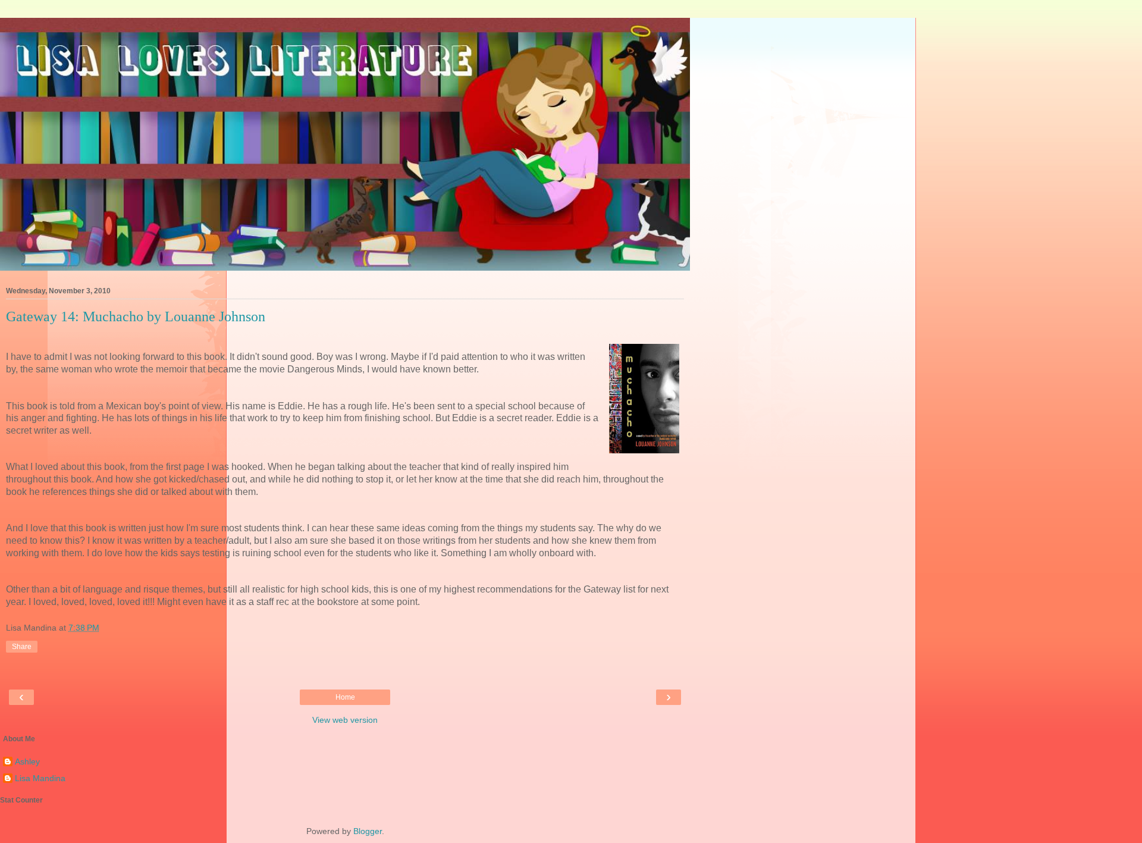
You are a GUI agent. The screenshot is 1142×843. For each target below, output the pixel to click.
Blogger (367, 831)
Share (22, 647)
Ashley (27, 761)
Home (345, 697)
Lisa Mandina (40, 778)
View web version (345, 720)
